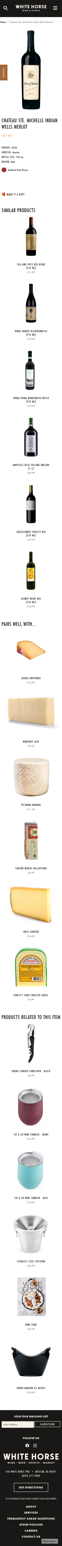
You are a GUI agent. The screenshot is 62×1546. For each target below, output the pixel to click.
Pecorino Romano (31, 805)
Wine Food (31, 1324)
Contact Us (31, 1536)
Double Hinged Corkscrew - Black (31, 1071)
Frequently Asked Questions (31, 1518)
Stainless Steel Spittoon (31, 1261)
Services (31, 1512)
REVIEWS (3, 72)
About (31, 1506)
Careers (31, 1530)
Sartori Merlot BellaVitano (31, 868)
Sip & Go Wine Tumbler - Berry (31, 1134)
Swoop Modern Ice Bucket (31, 1388)
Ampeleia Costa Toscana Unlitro (31, 465)
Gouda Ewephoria (31, 678)
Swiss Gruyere (31, 932)
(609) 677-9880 (31, 1476)
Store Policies (31, 1524)
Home (3, 22)
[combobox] (5, 8)
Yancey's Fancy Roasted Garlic (31, 995)
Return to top (49, 1541)
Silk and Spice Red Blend (31, 264)
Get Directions (31, 1487)
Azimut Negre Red (31, 598)
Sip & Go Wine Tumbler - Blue (31, 1198)
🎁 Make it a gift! (13, 194)
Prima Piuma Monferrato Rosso (31, 398)
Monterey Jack (31, 741)
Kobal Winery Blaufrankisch (31, 331)
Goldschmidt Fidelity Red (31, 532)
